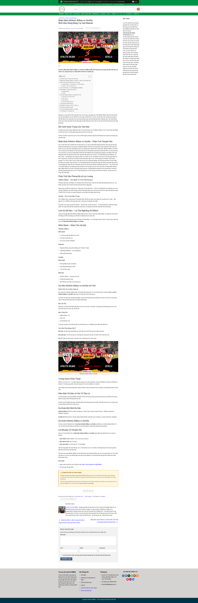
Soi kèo (61, 14)
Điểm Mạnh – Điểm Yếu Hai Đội (68, 89)
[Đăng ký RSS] (137, 575)
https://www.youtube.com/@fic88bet (92, 464)
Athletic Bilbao (66, 91)
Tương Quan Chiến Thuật (66, 103)
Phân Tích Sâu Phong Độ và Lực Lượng (70, 82)
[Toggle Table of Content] (89, 76)
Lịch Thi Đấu (88, 4)
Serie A (114, 14)
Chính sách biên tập (86, 590)
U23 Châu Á (76, 14)
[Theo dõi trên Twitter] (126, 575)
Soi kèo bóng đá (72, 18)
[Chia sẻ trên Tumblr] (92, 491)
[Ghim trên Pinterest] (89, 491)
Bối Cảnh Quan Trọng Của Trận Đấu (69, 78)
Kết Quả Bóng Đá (79, 4)
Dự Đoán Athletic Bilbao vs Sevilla (69, 109)
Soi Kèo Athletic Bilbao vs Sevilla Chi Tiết (70, 95)
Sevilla (64, 93)
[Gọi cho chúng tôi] (131, 575)
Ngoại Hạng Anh (86, 14)
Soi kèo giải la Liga (63, 18)
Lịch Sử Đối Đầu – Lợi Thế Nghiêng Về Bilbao (71, 87)
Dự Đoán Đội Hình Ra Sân (66, 107)
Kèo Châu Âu (65, 100)
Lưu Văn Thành (79, 28)
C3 (124, 14)
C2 (121, 14)
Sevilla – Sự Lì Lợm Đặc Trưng (69, 86)
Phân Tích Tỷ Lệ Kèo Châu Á (69, 96)
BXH (93, 4)
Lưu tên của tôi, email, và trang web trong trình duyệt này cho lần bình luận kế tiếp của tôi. (87, 555)
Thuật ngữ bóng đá (119, 4)
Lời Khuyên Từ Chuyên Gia (67, 111)
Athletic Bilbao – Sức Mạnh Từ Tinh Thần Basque (73, 84)
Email (82, 548)
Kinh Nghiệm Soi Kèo (107, 4)
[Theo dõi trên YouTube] (127, 579)
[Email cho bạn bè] (87, 491)
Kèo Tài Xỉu (65, 98)
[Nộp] (138, 9)
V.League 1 (129, 14)
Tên (61, 548)
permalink (103, 496)
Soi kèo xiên (98, 4)
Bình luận (63, 534)
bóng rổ (136, 14)
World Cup (68, 14)
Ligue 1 (108, 14)
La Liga (103, 14)
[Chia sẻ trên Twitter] (84, 491)
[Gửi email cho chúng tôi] (129, 575)
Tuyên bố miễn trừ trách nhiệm (86, 483)
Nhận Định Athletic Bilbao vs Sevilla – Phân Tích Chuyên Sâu (75, 80)
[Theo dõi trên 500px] (133, 579)
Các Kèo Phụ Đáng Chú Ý (68, 101)
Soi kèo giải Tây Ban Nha (66, 467)
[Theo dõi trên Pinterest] (134, 575)
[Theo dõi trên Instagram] (123, 575)
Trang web (102, 548)
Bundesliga (95, 14)
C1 (118, 14)
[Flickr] (130, 579)
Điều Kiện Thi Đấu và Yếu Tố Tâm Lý (69, 105)
